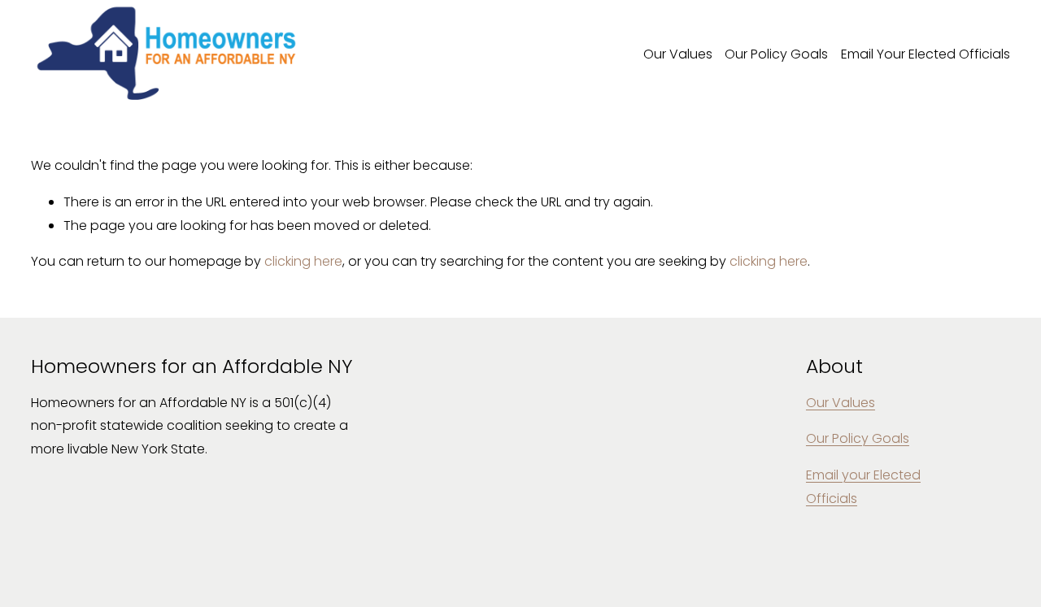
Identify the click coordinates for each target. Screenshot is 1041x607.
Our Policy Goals (776, 54)
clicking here (303, 261)
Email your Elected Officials (863, 487)
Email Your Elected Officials (925, 54)
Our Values (677, 54)
